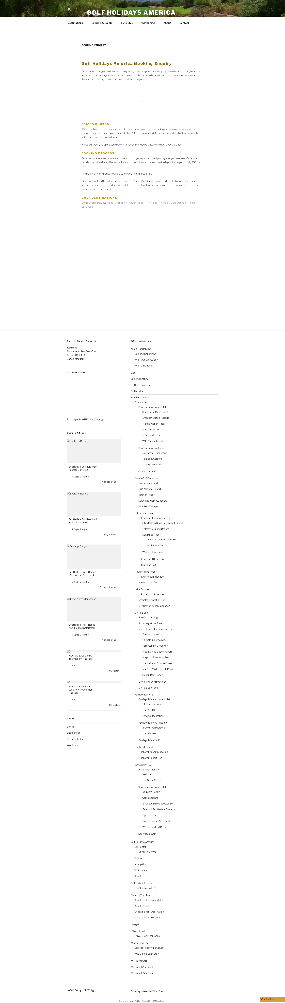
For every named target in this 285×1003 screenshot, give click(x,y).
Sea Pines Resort (151, 534)
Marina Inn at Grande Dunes (157, 663)
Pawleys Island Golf (148, 740)
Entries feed (73, 732)
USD (86, 419)
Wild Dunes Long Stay (146, 953)
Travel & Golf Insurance (147, 935)
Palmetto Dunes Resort (155, 529)
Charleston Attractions (151, 448)
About (167, 22)
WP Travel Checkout (141, 967)
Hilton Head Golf (147, 565)
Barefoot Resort (151, 634)
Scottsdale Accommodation (153, 787)
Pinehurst (164, 202)
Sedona (146, 774)
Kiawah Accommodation (151, 576)
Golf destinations (139, 397)
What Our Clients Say (146, 359)
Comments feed (76, 739)
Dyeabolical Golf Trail (145, 888)
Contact (184, 22)
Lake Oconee (178, 202)
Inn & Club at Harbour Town (161, 539)
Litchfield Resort (151, 710)
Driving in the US (147, 851)
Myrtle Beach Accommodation (155, 629)
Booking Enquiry (139, 378)
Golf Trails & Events (141, 883)
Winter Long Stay (140, 943)
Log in (70, 726)
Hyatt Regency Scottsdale (156, 821)
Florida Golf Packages (146, 478)
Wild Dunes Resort (152, 441)
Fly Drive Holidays (140, 385)
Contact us (268, 999)
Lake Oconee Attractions (152, 594)
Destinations (75, 22)
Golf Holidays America (131, 12)
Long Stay (127, 22)
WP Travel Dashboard (142, 973)
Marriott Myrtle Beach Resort (158, 669)
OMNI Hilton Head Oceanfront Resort (162, 523)
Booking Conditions (145, 353)
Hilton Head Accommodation (154, 518)
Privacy (134, 924)
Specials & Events (102, 22)
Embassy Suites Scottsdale (157, 803)
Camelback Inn (150, 797)
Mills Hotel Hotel (151, 435)
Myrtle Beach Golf (148, 687)
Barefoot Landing (148, 617)
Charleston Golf (147, 471)
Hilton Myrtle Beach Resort (157, 651)
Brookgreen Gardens (153, 727)
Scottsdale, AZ (142, 764)
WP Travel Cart (138, 960)
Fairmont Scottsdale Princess (158, 809)
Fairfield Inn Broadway (154, 639)
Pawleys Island (105, 202)
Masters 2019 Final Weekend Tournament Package (81, 689)
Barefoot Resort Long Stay (149, 947)
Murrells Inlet (149, 733)
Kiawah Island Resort (145, 571)
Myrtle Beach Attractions (152, 681)
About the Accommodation (149, 900)
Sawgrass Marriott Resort (152, 500)
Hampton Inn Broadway (155, 645)
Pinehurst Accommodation (153, 751)
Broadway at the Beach (151, 623)
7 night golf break (108, 482)
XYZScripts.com (159, 1001)
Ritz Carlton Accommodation (154, 605)
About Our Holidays (140, 348)
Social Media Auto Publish (130, 1001)
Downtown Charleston (154, 453)
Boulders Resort (151, 791)
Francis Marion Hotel (153, 423)
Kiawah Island (136, 202)
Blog (133, 372)
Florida (191, 202)
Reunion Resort (146, 494)
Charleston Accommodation (153, 407)
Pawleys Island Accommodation (155, 699)
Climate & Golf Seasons (147, 917)
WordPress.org (75, 745)
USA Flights (140, 870)
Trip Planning (147, 22)
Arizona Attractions (149, 769)
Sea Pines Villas (155, 545)
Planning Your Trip (140, 895)
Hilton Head (151, 202)
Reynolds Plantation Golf (151, 600)
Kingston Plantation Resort (157, 657)
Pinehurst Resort (143, 747)
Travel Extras (137, 931)
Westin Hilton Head (152, 552)
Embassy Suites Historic (155, 417)
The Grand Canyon (152, 780)
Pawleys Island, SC (144, 694)
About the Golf (142, 906)
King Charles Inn (151, 429)
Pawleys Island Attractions (153, 722)
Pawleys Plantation (152, 715)
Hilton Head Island (144, 513)
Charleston (121, 202)
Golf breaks (136, 391)
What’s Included (143, 365)
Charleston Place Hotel (155, 412)
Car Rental (140, 846)
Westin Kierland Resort (155, 827)
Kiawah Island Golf (148, 582)
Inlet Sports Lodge (152, 704)
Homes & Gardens (152, 458)
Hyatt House (149, 815)
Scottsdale (87, 206)
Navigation (140, 864)
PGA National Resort (149, 489)
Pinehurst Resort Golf (150, 757)
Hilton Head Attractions (151, 559)
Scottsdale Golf (147, 833)
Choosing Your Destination (149, 911)
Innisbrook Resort (148, 483)
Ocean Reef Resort (152, 675)
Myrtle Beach (88, 202)
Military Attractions (152, 464)
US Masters (114, 671)
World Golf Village (148, 506)
